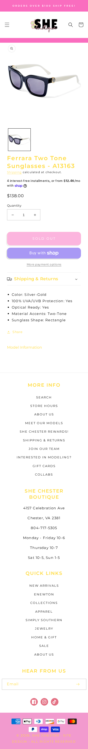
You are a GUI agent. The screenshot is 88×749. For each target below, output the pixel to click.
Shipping (14, 172)
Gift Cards (44, 466)
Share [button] (17, 332)
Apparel (44, 611)
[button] (7, 25)
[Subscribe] (78, 684)
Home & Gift (44, 637)
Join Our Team (44, 449)
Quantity (14, 205)
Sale (44, 646)
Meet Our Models (44, 423)
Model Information (24, 347)
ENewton (44, 594)
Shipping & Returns (44, 440)
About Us (44, 414)
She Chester (46, 735)
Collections (44, 603)
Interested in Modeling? (44, 457)
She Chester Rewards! (44, 431)
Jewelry (44, 628)
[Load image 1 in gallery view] (19, 140)
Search (44, 397)
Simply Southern (44, 620)
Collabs (44, 474)
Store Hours (44, 406)
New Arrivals (44, 585)
